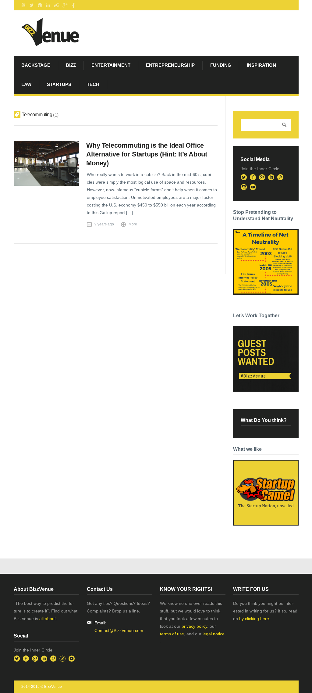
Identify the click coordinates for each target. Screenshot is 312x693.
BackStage (35, 65)
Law (26, 84)
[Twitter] (31, 5)
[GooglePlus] (64, 5)
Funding (220, 65)
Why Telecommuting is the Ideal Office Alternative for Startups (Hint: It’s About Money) (146, 154)
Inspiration (261, 65)
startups (59, 84)
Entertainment (110, 65)
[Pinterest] (40, 5)
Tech (93, 84)
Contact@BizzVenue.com (118, 630)
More (133, 224)
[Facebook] (72, 5)
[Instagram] (56, 5)
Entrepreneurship (170, 65)
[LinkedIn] (48, 5)
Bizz (71, 65)
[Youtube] (23, 5)
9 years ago (104, 224)
